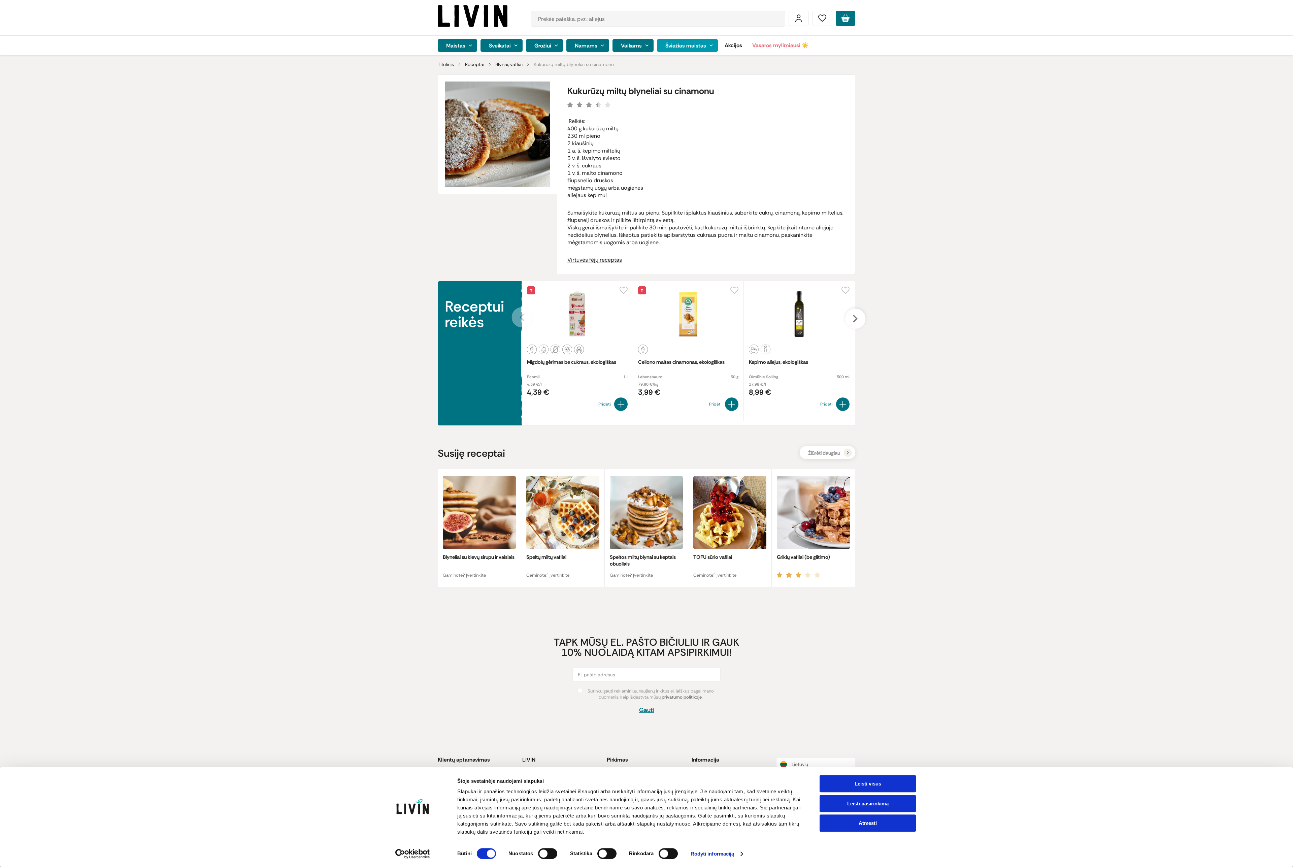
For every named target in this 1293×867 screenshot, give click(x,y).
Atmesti (868, 823)
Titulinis (446, 64)
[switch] (547, 853)
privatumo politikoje (682, 697)
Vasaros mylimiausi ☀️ (780, 45)
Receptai (474, 64)
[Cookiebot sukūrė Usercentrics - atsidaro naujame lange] (412, 854)
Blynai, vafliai (509, 64)
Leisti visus (868, 783)
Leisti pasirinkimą (868, 803)
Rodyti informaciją (712, 854)
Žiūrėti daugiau (824, 453)
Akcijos (733, 45)
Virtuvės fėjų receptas (594, 259)
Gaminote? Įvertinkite (464, 575)
